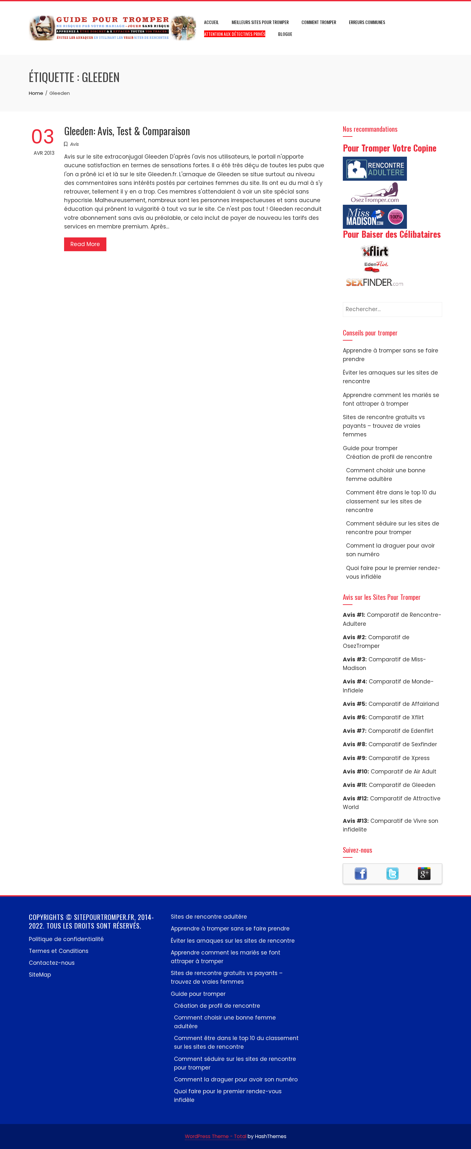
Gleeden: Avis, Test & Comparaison (127, 130)
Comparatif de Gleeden (402, 785)
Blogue (285, 33)
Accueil (211, 22)
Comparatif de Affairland (403, 704)
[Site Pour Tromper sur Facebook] (360, 873)
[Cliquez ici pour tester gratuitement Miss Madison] (375, 216)
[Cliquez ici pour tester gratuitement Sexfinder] (375, 282)
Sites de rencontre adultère (209, 917)
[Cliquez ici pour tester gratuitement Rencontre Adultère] (375, 168)
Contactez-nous (52, 963)
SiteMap (40, 975)
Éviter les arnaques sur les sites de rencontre (233, 941)
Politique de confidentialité (66, 939)
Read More (85, 244)
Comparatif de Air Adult (403, 771)
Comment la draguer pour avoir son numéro (236, 1079)
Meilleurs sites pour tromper (260, 22)
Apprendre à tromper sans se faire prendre (230, 928)
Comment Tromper (319, 22)
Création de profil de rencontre (389, 457)
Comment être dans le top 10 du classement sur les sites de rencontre (391, 501)
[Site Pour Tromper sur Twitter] (392, 873)
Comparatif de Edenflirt (401, 731)
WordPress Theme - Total (215, 1136)
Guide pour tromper (370, 448)
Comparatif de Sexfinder (402, 744)
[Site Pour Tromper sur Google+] (424, 873)
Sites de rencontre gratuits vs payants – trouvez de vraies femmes (384, 425)
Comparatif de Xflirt (396, 717)
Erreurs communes (367, 22)
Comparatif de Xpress (399, 758)
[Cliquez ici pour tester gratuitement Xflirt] (375, 250)
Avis (74, 144)
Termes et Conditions (58, 951)
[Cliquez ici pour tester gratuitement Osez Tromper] (375, 192)
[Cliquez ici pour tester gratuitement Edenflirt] (375, 266)
